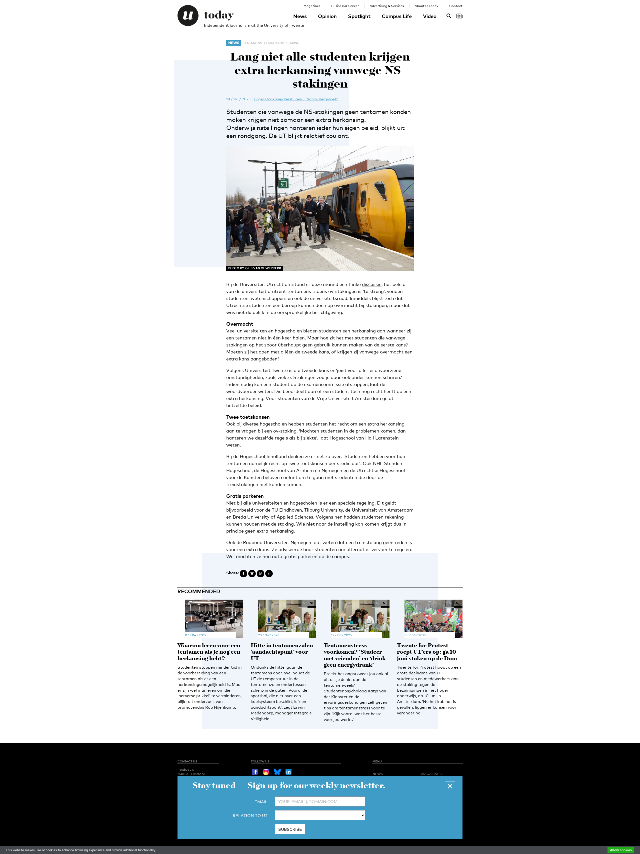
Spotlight (359, 16)
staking (293, 43)
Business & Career (345, 6)
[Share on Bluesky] (252, 573)
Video (429, 16)
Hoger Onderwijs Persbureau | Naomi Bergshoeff (296, 99)
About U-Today (426, 6)
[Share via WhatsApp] (260, 573)
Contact (455, 6)
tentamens (252, 43)
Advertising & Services (387, 6)
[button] (450, 786)
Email (261, 801)
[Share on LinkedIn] (269, 573)
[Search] (459, 16)
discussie (372, 284)
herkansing (274, 43)
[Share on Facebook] (243, 573)
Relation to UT (250, 815)
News (300, 16)
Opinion (327, 16)
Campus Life (397, 16)
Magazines (312, 6)
